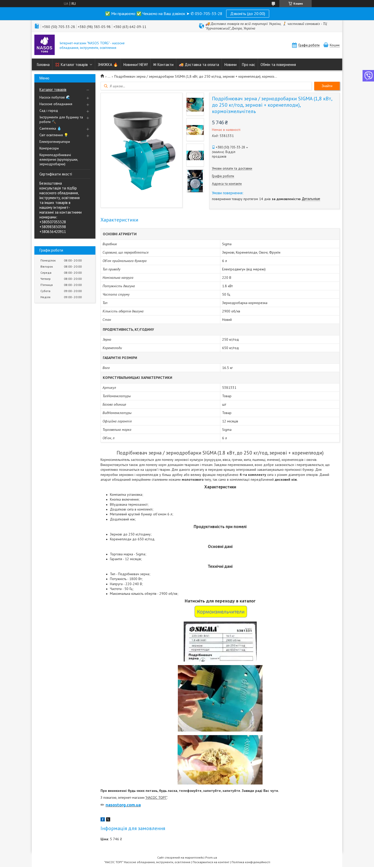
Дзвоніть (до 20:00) (247, 13)
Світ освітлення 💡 (53, 135)
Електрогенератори (54, 141)
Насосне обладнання (55, 104)
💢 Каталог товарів (71, 64)
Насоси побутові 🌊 (54, 97)
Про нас (248, 64)
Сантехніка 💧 (50, 128)
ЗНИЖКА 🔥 (108, 64)
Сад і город (48, 110)
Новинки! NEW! (135, 64)
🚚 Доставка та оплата (199, 64)
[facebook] (102, 820)
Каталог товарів (52, 89)
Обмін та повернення (278, 64)
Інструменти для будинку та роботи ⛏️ (61, 119)
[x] (108, 820)
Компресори (49, 148)
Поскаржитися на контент (211, 862)
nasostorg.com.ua (123, 805)
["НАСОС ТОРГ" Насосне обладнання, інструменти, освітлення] (44, 45)
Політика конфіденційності (251, 862)
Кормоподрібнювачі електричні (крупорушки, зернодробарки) (58, 159)
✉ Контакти (163, 64)
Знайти (327, 86)
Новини (230, 64)
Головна (43, 64)
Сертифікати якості (55, 174)
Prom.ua (211, 857)
